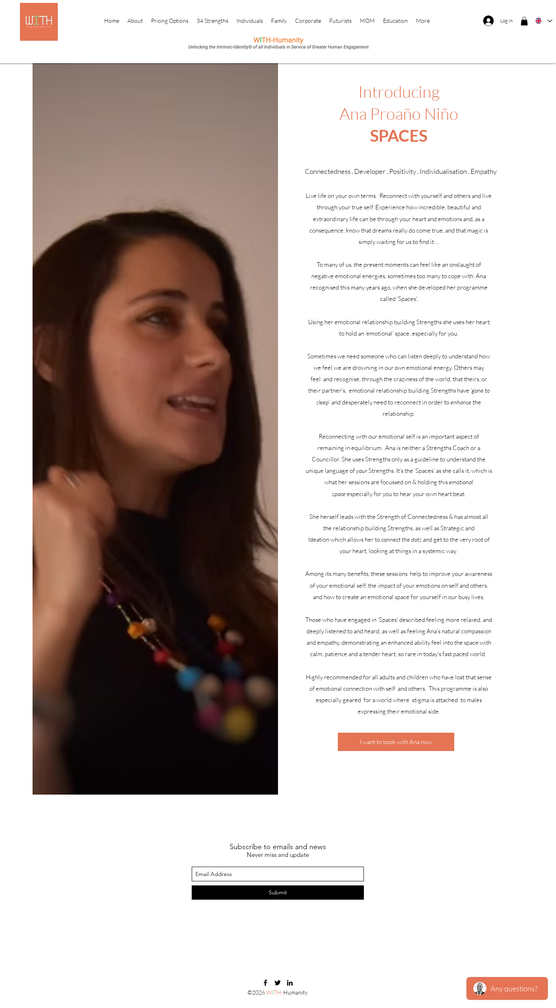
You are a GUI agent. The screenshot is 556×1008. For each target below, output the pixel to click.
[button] (524, 21)
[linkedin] (290, 983)
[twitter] (278, 983)
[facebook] (265, 983)
